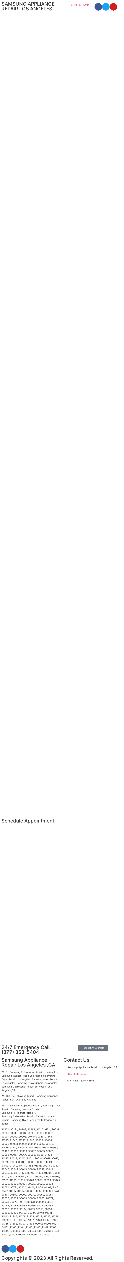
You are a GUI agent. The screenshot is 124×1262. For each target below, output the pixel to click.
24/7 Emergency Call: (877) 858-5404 (26, 1049)
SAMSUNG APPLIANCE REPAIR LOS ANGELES (28, 6)
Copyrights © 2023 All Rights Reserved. (47, 1258)
